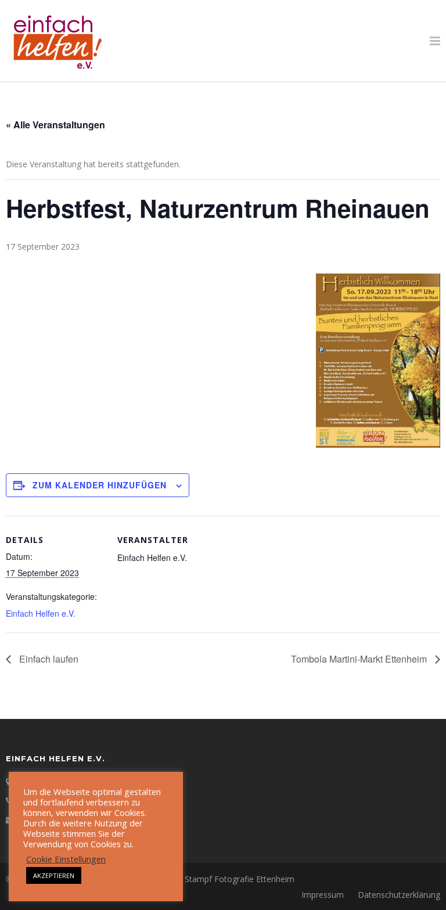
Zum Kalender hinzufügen (100, 485)
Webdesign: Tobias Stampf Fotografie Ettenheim (203, 878)
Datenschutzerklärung (399, 894)
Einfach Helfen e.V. (40, 613)
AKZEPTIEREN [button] (53, 875)
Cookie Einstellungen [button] (66, 859)
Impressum (322, 894)
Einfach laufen (47, 659)
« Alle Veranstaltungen (55, 124)
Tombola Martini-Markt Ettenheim (360, 659)
